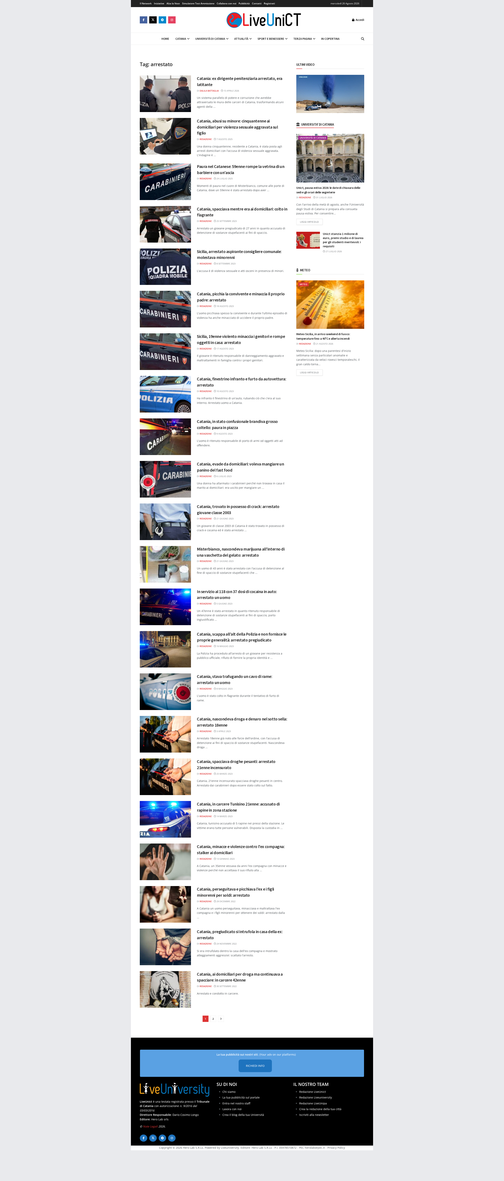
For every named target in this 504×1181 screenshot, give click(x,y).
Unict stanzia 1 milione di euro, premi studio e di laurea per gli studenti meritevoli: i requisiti (343, 240)
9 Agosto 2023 (224, 433)
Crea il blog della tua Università (243, 1115)
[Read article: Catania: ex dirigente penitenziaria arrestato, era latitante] (165, 93)
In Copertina (330, 39)
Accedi (359, 20)
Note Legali (150, 1126)
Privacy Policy (336, 1147)
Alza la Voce (173, 3)
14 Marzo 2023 (224, 816)
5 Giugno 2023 (224, 603)
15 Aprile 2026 (231, 90)
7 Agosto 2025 (224, 139)
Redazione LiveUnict (312, 1091)
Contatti (256, 3)
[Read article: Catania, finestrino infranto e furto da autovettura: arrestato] (165, 394)
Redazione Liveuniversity (315, 1097)
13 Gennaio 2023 (225, 858)
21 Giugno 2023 (224, 518)
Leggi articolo (311, 221)
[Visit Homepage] (263, 20)
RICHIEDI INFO (255, 1066)
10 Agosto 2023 (225, 391)
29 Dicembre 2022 (225, 901)
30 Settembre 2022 (226, 986)
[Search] (362, 39)
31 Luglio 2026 (323, 197)
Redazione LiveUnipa (313, 1103)
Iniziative (159, 3)
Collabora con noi (226, 3)
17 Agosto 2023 (225, 348)
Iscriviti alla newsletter (314, 1115)
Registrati (269, 3)
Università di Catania (210, 39)
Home (165, 39)
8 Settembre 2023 (225, 263)
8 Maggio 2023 (224, 688)
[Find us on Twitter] (153, 19)
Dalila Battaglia (209, 90)
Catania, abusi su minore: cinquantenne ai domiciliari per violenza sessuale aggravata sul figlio (237, 127)
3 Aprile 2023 (223, 731)
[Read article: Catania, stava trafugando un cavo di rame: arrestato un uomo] (165, 691)
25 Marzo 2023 (224, 773)
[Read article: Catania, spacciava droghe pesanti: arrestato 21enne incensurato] (165, 776)
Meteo (303, 284)
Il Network (146, 3)
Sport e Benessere (271, 39)
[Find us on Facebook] (143, 19)
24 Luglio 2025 (224, 178)
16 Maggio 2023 (225, 646)
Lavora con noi (232, 1109)
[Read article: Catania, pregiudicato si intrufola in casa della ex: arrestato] (165, 947)
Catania (180, 39)
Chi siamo (228, 1091)
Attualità (241, 39)
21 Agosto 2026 (324, 343)
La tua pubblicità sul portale (241, 1097)
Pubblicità (244, 3)
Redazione (206, 139)
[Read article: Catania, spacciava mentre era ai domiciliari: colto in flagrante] (165, 224)
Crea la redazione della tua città (320, 1109)
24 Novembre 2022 (226, 943)
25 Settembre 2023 (226, 221)
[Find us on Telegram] (162, 19)
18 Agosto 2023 (225, 306)
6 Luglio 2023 (224, 476)
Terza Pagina (302, 39)
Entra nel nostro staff (236, 1103)
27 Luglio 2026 (333, 251)
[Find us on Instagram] (172, 19)
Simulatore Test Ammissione (198, 3)
